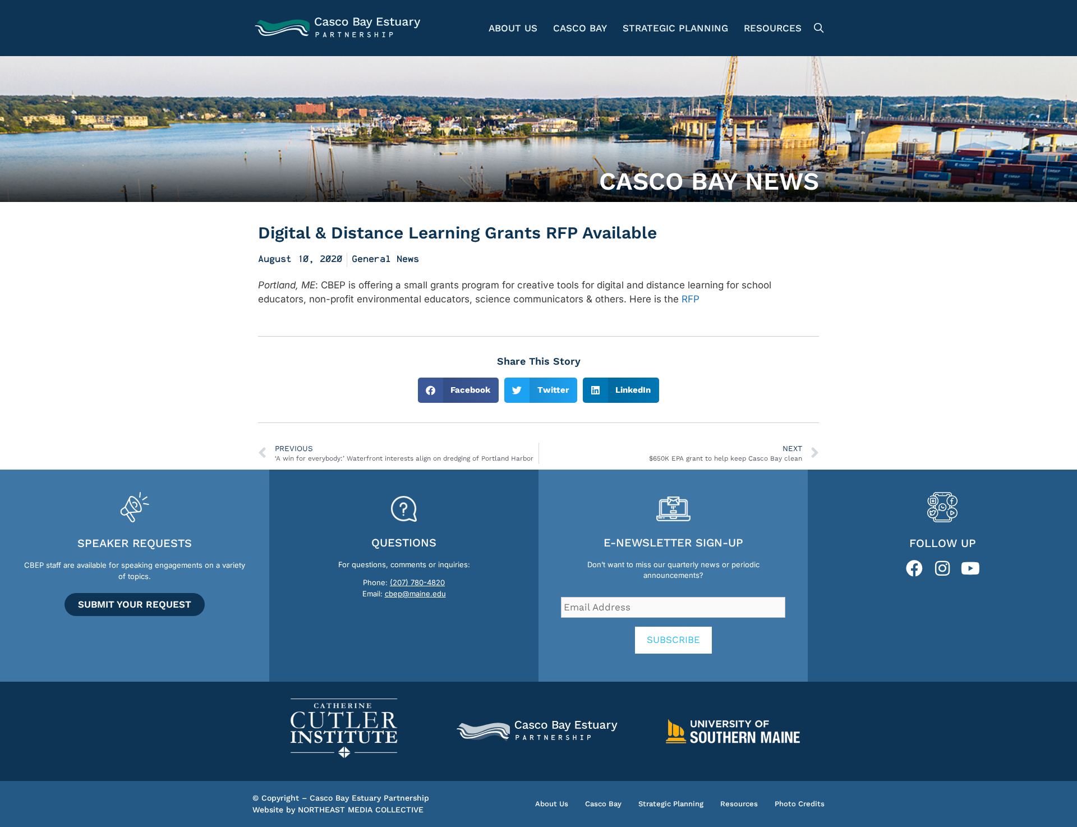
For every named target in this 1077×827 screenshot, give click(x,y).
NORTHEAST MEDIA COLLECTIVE (361, 809)
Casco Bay (580, 28)
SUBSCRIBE (673, 639)
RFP (690, 299)
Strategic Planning (675, 28)
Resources (773, 28)
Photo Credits (800, 804)
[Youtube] (970, 568)
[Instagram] (942, 568)
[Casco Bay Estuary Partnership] (339, 28)
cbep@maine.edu (415, 593)
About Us (513, 28)
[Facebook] (914, 568)
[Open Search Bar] (817, 28)
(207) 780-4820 (417, 582)
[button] (458, 390)
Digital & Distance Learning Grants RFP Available (457, 232)
